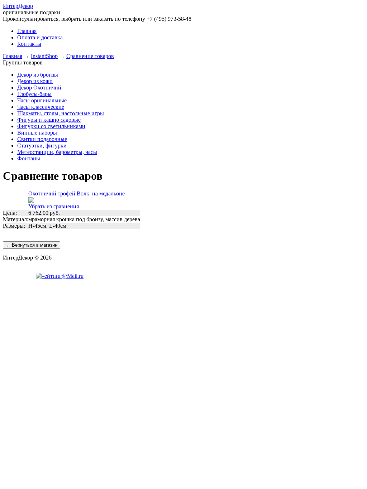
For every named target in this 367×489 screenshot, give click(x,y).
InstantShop (44, 56)
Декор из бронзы (37, 75)
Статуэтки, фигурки (42, 145)
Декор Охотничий (39, 87)
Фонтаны (28, 158)
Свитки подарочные (42, 139)
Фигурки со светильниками (51, 126)
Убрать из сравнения (53, 206)
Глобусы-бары (34, 94)
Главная (12, 56)
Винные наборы (37, 133)
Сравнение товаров (90, 56)
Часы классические (40, 107)
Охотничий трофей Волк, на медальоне (76, 193)
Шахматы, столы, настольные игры (60, 113)
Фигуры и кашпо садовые (49, 120)
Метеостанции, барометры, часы (57, 152)
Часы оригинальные (42, 100)
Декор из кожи (35, 81)
